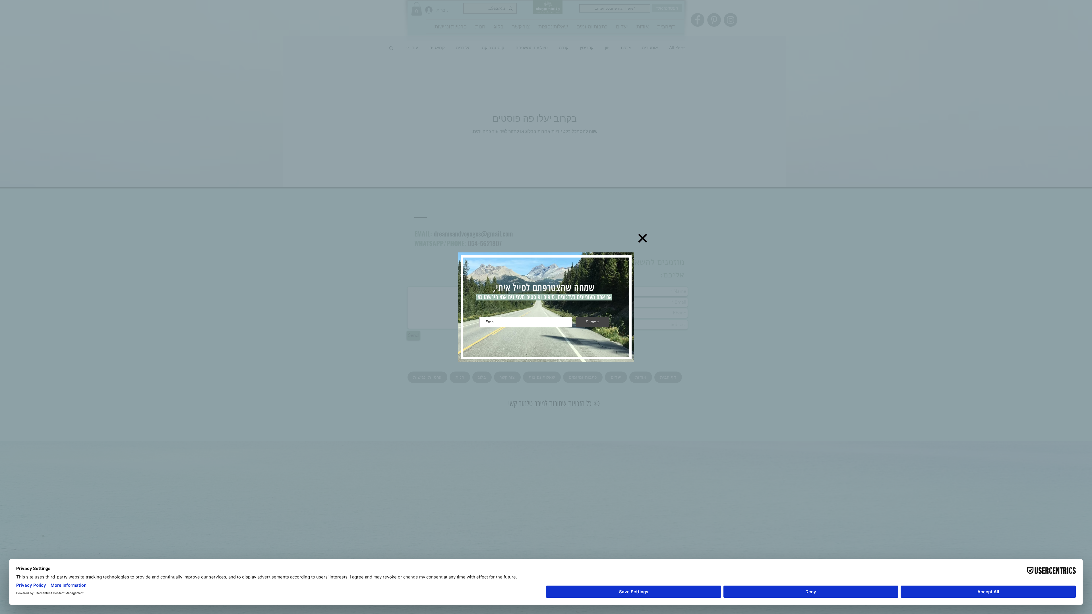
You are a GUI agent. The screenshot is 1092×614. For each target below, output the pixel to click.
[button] (642, 238)
